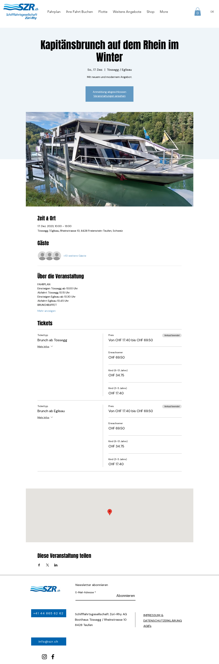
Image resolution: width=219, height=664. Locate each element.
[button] (197, 12)
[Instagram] (44, 656)
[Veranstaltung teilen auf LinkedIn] (55, 565)
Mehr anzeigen (46, 311)
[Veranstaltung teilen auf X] (47, 565)
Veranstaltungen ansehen (109, 96)
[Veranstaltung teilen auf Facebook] (39, 565)
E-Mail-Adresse (84, 592)
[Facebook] (52, 656)
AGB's (147, 626)
